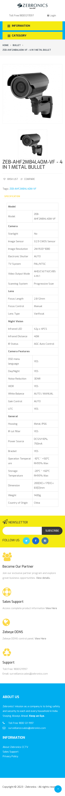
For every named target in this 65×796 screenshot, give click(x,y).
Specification (12, 196)
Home (5, 45)
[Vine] (45, 540)
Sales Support (10, 751)
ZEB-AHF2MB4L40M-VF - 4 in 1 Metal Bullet (26, 49)
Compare (29, 179)
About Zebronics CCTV (15, 747)
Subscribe (52, 530)
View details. (43, 578)
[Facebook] (35, 540)
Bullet (17, 45)
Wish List (12, 179)
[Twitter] (26, 540)
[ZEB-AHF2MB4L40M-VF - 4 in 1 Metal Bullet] (32, 94)
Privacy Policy (10, 756)
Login (53, 15)
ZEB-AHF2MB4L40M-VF (23, 188)
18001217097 (27, 15)
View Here (51, 608)
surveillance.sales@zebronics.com (27, 728)
